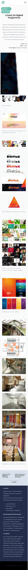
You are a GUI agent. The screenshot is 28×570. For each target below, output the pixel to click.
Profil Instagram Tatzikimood (13, 510)
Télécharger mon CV (11, 506)
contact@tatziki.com (11, 504)
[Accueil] (3, 2)
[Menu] (25, 2)
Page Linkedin (9, 508)
